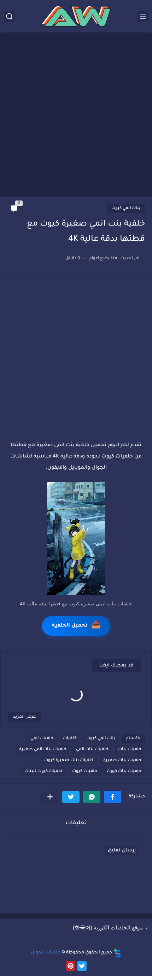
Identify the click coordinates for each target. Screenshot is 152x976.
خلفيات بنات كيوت (124, 771)
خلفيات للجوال (45, 952)
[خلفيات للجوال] (76, 16)
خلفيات (70, 738)
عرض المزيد (24, 717)
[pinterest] (70, 966)
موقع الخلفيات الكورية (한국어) (108, 927)
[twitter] (82, 966)
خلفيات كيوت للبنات (43, 771)
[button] (112, 797)
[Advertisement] (76, 115)
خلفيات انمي (41, 738)
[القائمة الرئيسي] (143, 16)
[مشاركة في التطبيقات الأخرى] (50, 797)
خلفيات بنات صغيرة (122, 760)
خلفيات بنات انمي (92, 749)
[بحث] (9, 16)
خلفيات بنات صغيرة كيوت (69, 760)
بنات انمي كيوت (125, 208)
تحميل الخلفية (76, 625)
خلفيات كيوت (84, 771)
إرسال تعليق (122, 850)
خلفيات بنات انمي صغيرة (42, 749)
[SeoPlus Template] (117, 953)
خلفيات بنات (129, 749)
